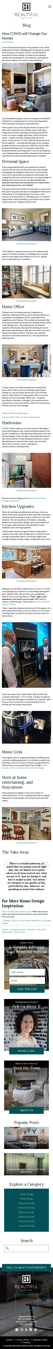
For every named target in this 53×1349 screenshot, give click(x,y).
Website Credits (40, 1339)
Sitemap (26, 1342)
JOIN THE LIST (27, 989)
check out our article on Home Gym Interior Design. (24, 766)
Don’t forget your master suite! (17, 911)
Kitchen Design (26, 1198)
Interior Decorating (26, 1207)
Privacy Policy (23, 1339)
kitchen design (19, 932)
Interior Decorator (26, 1221)
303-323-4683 (26, 1324)
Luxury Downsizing (26, 1225)
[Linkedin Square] (30, 1329)
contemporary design (17, 929)
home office (41, 929)
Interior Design (8, 42)
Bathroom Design (26, 1216)
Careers (9, 1339)
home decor (31, 929)
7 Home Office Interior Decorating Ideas (21, 417)
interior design (7, 932)
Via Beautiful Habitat (26, 243)
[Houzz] (26, 1329)
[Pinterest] (35, 1329)
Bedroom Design (26, 1212)
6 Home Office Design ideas (15, 413)
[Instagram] (21, 1329)
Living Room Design (26, 1203)
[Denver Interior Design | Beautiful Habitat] (26, 1282)
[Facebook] (17, 1329)
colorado (5, 929)
